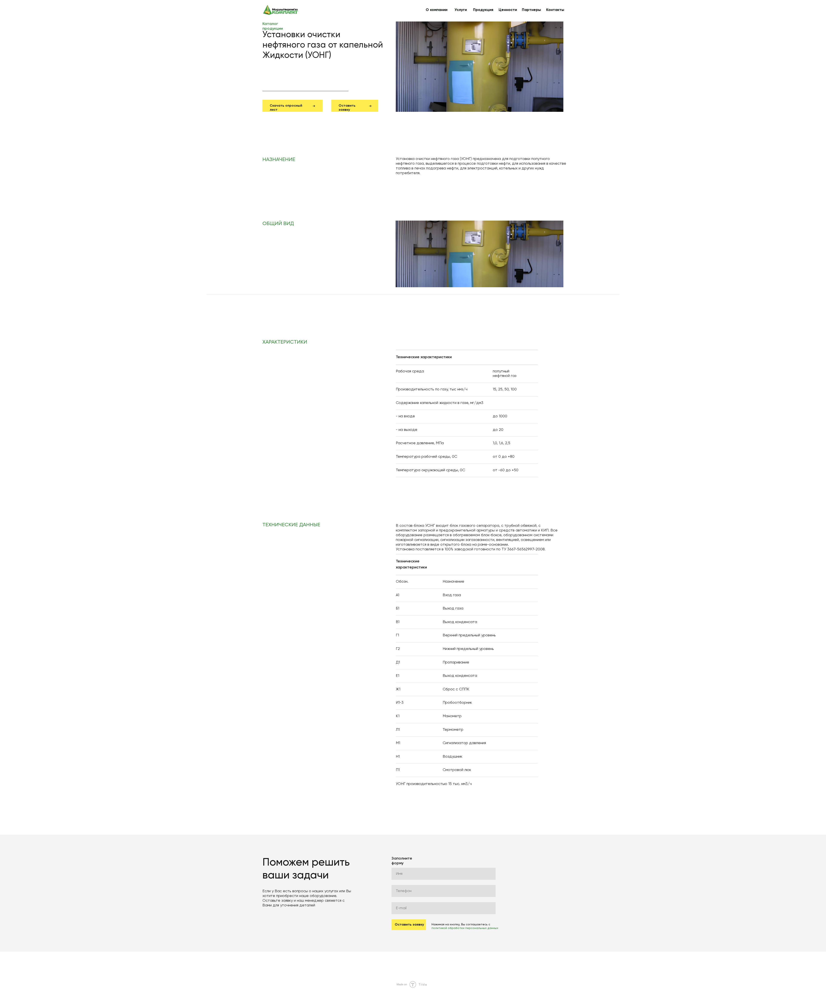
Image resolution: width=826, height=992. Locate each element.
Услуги (461, 10)
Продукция (483, 10)
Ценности (508, 10)
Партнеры (531, 10)
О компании (436, 10)
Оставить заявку (409, 924)
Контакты (555, 10)
